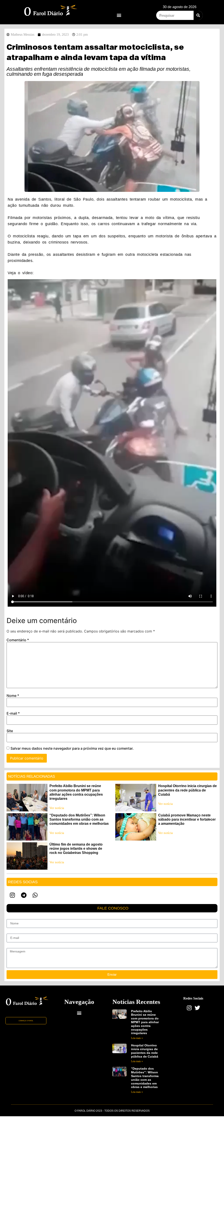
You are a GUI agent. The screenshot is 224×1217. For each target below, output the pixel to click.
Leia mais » (137, 1038)
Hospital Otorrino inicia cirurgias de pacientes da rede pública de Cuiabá (187, 790)
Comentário (18, 640)
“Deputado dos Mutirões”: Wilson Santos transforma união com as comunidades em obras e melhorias (79, 819)
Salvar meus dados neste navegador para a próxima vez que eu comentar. (72, 748)
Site (10, 731)
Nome (13, 695)
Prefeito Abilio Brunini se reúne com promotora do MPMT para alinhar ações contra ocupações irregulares (145, 1022)
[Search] (198, 15)
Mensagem (14, 946)
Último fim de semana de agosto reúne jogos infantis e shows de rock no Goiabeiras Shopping (76, 849)
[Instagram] (12, 895)
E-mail (13, 713)
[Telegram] (23, 895)
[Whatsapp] (35, 895)
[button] (118, 15)
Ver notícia (56, 808)
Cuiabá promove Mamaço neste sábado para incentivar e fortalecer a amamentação (187, 819)
